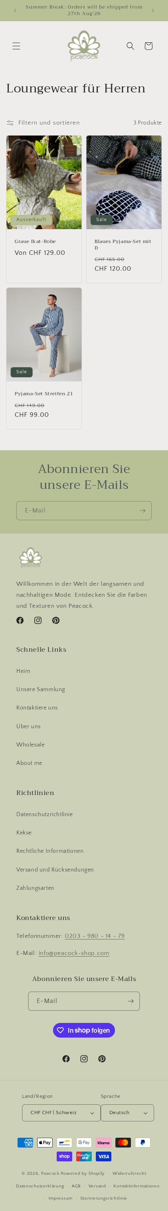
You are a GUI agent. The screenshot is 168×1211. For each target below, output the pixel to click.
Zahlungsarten (35, 888)
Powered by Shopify (83, 1173)
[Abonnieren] (142, 510)
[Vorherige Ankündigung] (15, 11)
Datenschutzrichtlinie (44, 814)
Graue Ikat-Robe (35, 242)
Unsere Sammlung (40, 689)
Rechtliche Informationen (50, 851)
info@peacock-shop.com (74, 953)
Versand (97, 1186)
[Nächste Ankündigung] (153, 11)
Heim (23, 671)
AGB (76, 1186)
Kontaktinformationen (136, 1186)
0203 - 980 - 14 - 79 (95, 936)
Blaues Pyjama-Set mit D (123, 245)
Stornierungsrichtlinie (103, 1198)
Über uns (28, 726)
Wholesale (30, 745)
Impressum (61, 1198)
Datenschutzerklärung (40, 1186)
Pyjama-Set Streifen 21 (44, 394)
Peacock (50, 1173)
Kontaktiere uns (37, 708)
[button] (16, 46)
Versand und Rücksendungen (55, 870)
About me (29, 763)
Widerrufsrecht (129, 1173)
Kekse (24, 833)
